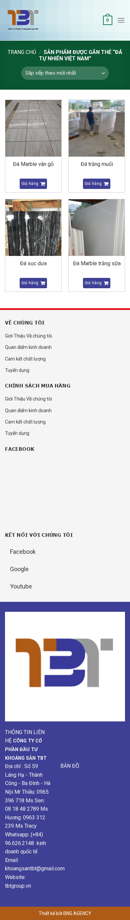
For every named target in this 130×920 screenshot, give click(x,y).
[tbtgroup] (38, 20)
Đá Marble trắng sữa (97, 263)
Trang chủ (22, 52)
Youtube (21, 586)
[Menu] (121, 20)
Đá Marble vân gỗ (33, 164)
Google (19, 568)
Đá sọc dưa (33, 263)
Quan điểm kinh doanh (28, 347)
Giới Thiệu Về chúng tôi (28, 336)
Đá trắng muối (97, 164)
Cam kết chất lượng (25, 359)
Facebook (23, 551)
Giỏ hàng (30, 183)
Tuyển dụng (17, 370)
